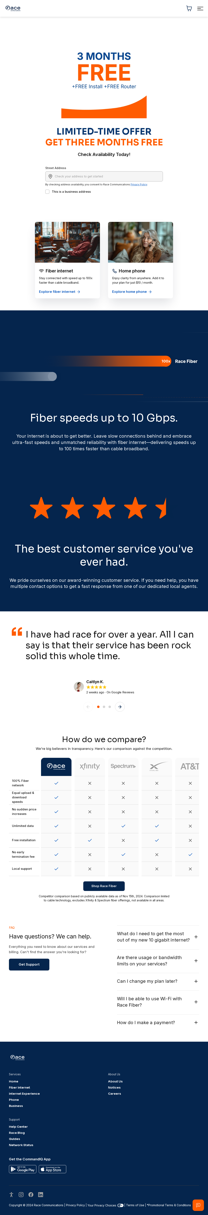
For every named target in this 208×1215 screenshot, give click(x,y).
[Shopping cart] (189, 8)
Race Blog (17, 1133)
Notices (114, 1087)
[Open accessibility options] (11, 1195)
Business (16, 1106)
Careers (114, 1093)
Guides (14, 1139)
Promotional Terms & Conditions (169, 1205)
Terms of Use (135, 1205)
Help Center (18, 1127)
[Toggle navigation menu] (200, 8)
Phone (14, 1100)
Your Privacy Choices (102, 1205)
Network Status (21, 1145)
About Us (115, 1081)
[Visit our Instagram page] (21, 1195)
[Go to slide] (98, 707)
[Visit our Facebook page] (30, 1195)
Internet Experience (24, 1093)
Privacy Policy (139, 184)
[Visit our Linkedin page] (40, 1195)
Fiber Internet (19, 1087)
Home (13, 1081)
